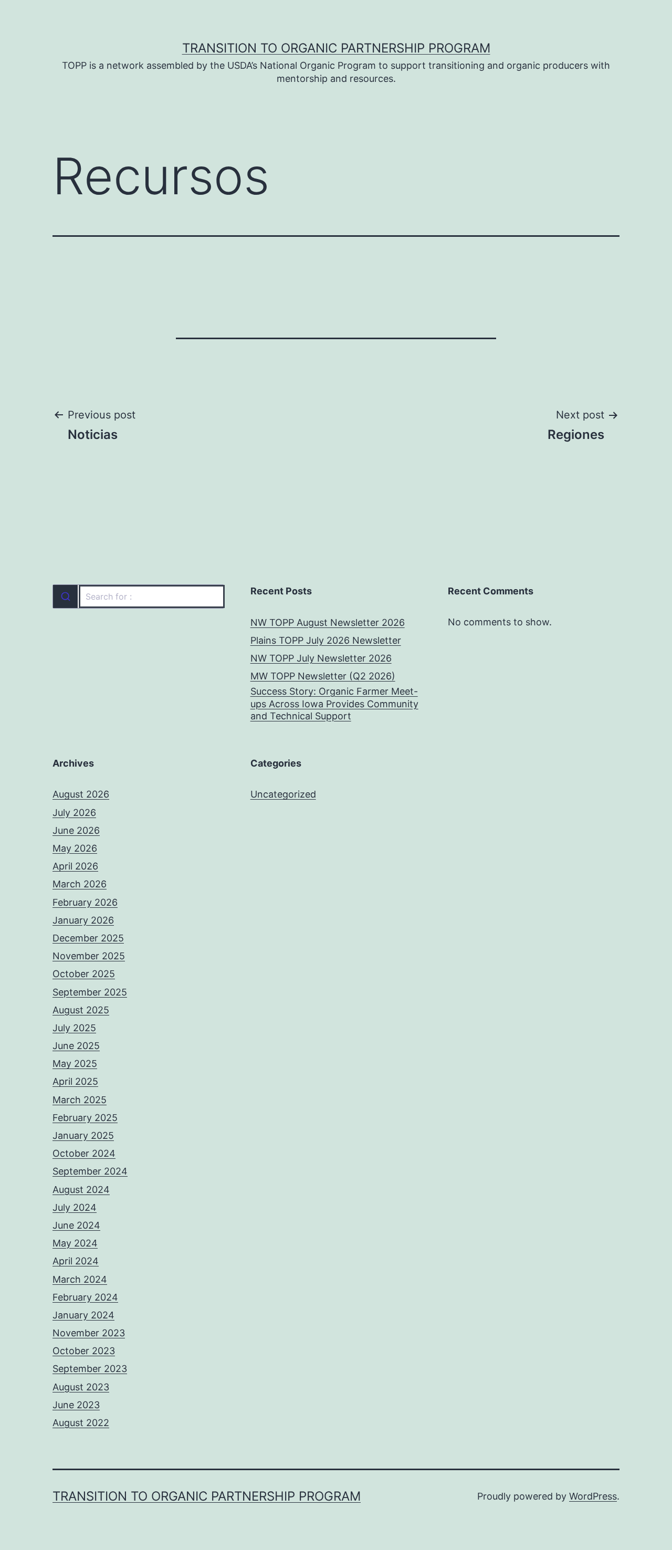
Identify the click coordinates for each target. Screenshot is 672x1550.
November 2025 (88, 955)
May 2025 (74, 1063)
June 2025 (76, 1045)
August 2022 (80, 1422)
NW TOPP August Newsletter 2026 (327, 622)
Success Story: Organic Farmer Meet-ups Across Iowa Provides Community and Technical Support (334, 703)
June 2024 (76, 1225)
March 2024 (79, 1279)
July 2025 (74, 1027)
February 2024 (85, 1297)
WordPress (593, 1496)
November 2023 (88, 1332)
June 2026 (76, 830)
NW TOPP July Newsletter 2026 (321, 658)
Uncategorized (283, 794)
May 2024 (75, 1243)
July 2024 (74, 1207)
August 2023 (80, 1386)
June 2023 (76, 1404)
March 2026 (79, 883)
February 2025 (85, 1117)
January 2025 (83, 1135)
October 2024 (84, 1153)
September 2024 (90, 1171)
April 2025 (75, 1081)
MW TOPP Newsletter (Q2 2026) (322, 676)
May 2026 (74, 848)
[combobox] (138, 596)
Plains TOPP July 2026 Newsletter (325, 640)
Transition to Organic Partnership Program (336, 48)
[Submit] (65, 596)
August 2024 (81, 1189)
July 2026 (74, 812)
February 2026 (85, 902)
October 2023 (83, 1350)
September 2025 (89, 992)
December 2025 (88, 938)
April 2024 (75, 1260)
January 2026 (83, 920)
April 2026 (75, 866)
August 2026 (80, 794)
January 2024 (83, 1315)
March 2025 (79, 1099)
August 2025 (80, 1009)
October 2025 (83, 973)
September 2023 (89, 1368)
